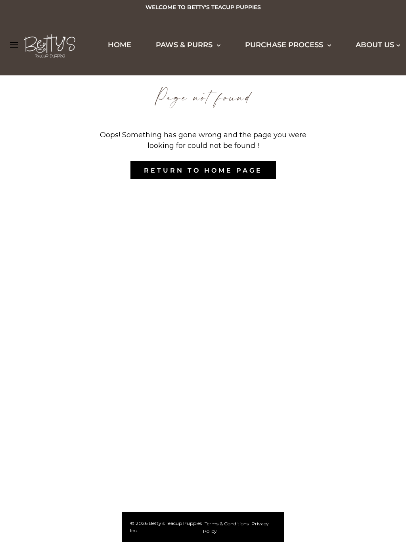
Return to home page (203, 170)
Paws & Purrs (185, 44)
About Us (375, 44)
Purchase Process (285, 44)
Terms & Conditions (227, 524)
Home (119, 44)
